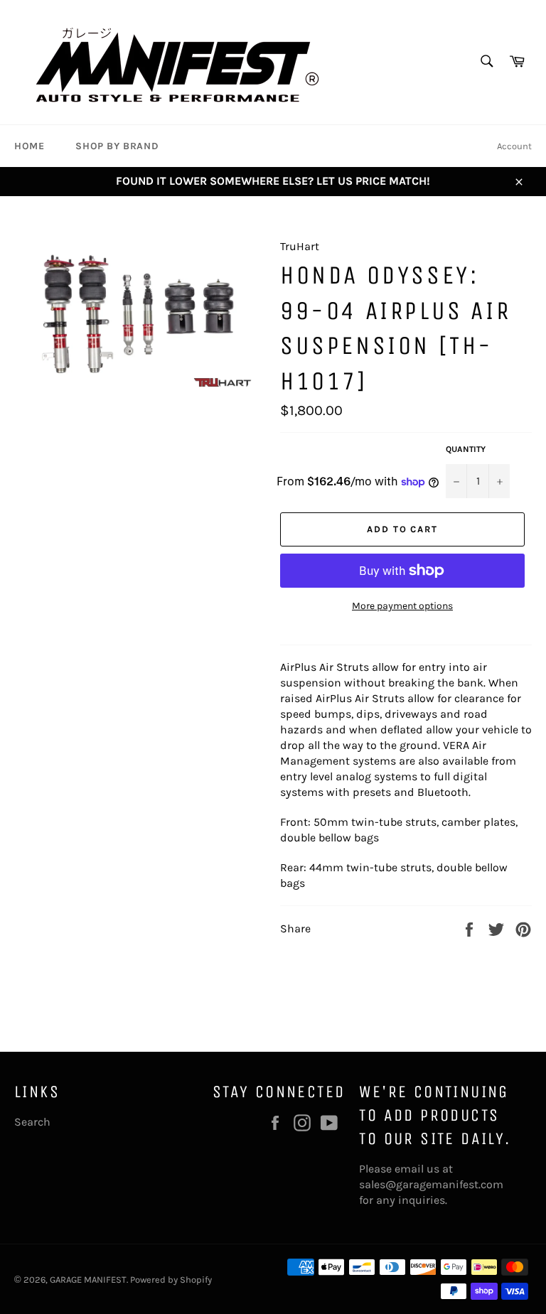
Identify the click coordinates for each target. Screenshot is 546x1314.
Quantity (466, 449)
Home (29, 146)
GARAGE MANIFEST (88, 1279)
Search (32, 1122)
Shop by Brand (117, 146)
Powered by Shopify (171, 1279)
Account (514, 146)
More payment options (402, 606)
